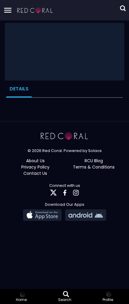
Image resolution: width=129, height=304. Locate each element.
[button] (35, 10)
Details (19, 88)
